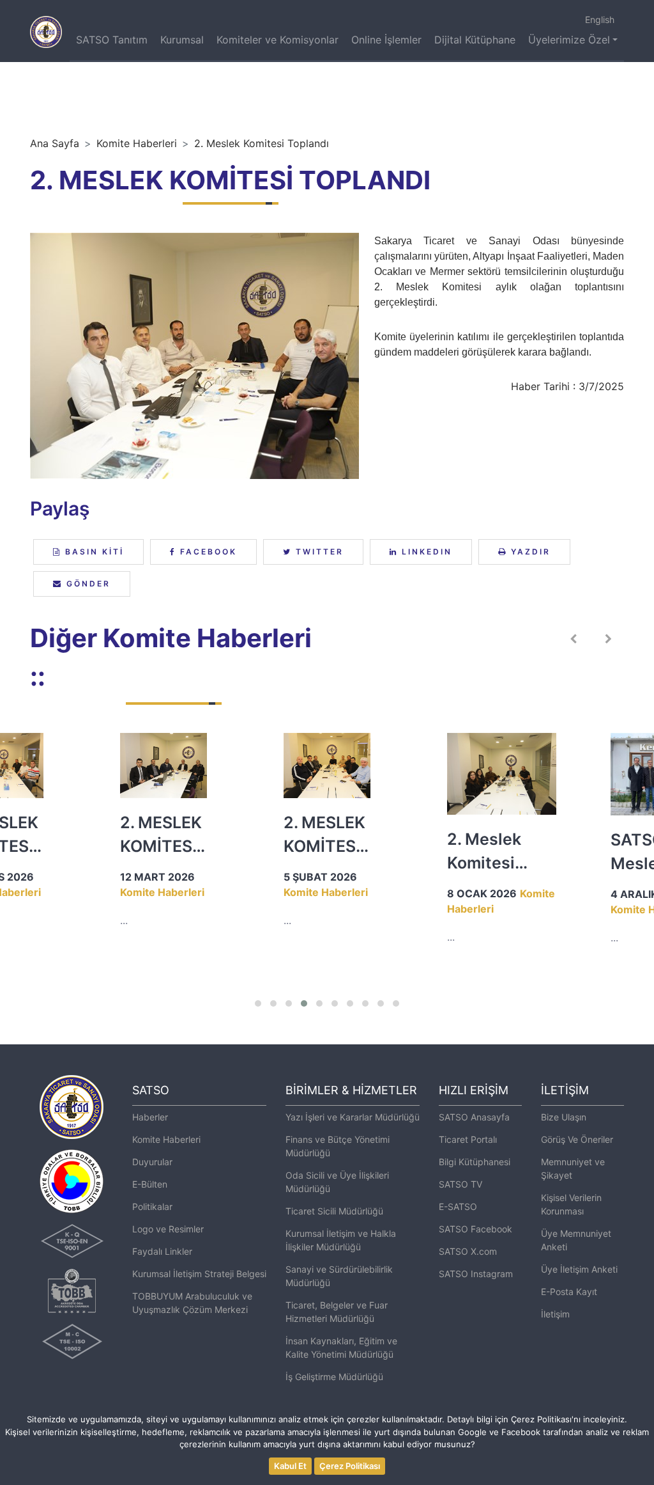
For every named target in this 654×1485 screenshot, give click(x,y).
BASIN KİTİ (92, 551)
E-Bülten (149, 1184)
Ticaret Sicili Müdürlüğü (334, 1211)
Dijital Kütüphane (474, 39)
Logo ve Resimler (168, 1228)
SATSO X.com (468, 1251)
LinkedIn (425, 551)
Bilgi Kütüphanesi (474, 1161)
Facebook (206, 551)
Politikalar (152, 1206)
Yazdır (529, 551)
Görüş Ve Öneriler (577, 1139)
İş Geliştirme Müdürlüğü (334, 1376)
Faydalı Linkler (162, 1251)
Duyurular (152, 1161)
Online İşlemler (386, 39)
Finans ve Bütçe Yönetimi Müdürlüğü (337, 1146)
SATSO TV (460, 1184)
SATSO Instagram (476, 1273)
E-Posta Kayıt (569, 1291)
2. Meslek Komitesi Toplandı (261, 143)
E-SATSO (458, 1206)
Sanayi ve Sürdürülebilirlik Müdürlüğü (339, 1276)
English (599, 19)
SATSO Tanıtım (112, 39)
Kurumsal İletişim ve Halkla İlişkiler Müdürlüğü (340, 1240)
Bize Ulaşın (563, 1117)
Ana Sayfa (54, 143)
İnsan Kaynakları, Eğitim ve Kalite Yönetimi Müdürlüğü (341, 1347)
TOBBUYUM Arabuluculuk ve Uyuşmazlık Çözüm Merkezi (192, 1303)
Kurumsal (182, 39)
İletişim (555, 1313)
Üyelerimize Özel (569, 39)
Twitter (318, 551)
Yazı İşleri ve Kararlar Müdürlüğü (352, 1117)
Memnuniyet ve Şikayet (573, 1168)
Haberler (150, 1117)
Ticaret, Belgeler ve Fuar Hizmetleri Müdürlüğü (336, 1312)
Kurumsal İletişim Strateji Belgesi (199, 1273)
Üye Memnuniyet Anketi (576, 1240)
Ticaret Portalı (468, 1139)
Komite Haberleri (136, 143)
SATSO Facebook (475, 1228)
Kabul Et (290, 1466)
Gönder (86, 583)
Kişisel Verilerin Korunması (571, 1204)
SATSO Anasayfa (474, 1117)
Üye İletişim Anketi (579, 1269)
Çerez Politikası (349, 1466)
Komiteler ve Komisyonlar (277, 39)
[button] (258, 1003)
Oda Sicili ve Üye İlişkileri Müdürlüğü (337, 1182)
